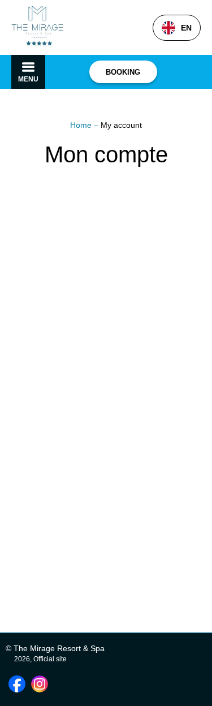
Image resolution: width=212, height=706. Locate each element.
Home (82, 125)
